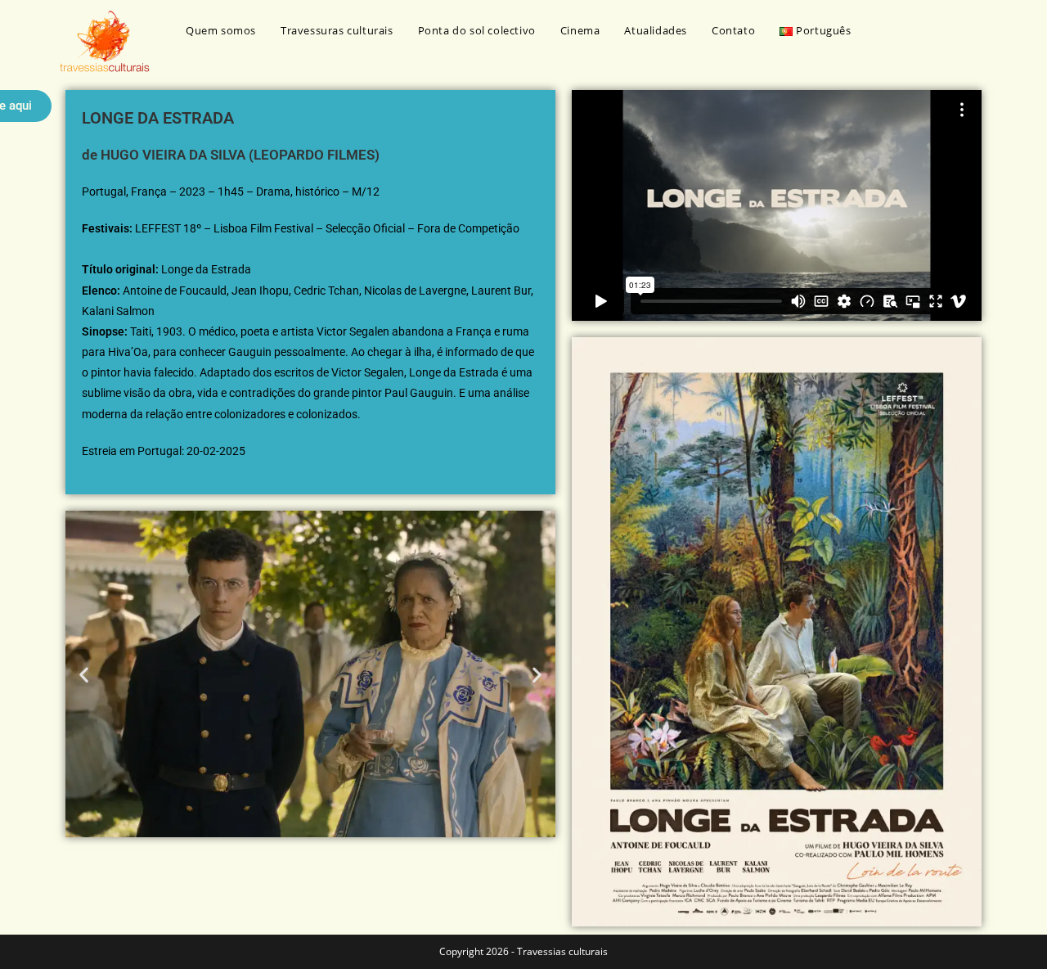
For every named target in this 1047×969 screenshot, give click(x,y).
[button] (84, 674)
